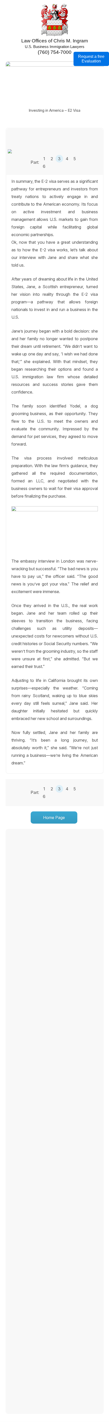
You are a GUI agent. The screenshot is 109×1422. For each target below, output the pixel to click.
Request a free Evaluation (91, 58)
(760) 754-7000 (54, 52)
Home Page (54, 817)
